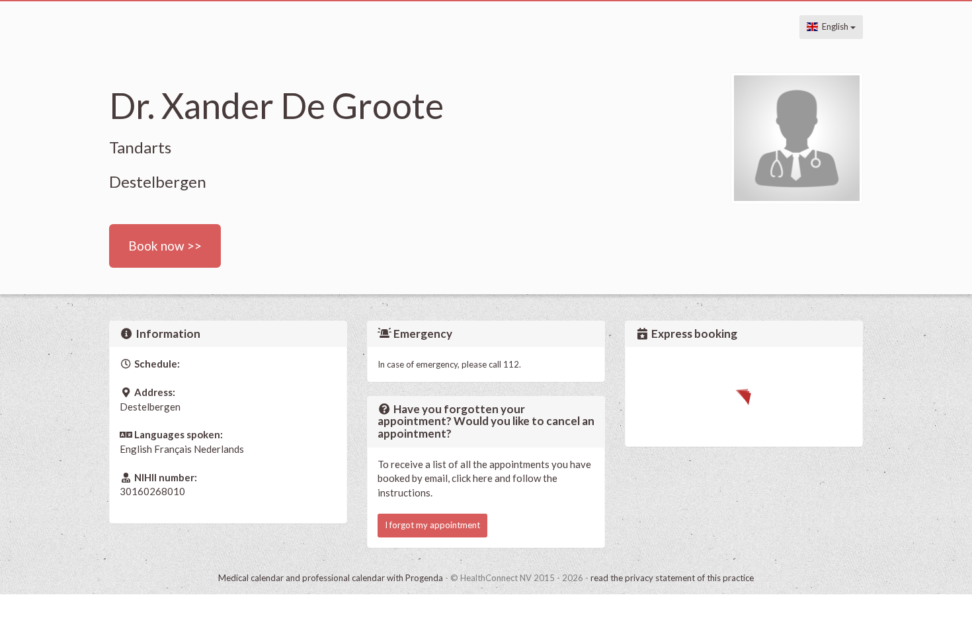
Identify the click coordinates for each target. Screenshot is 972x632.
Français (173, 449)
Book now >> (165, 245)
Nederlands (219, 449)
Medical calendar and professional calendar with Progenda (330, 578)
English (834, 26)
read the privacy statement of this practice (672, 578)
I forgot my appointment (432, 525)
